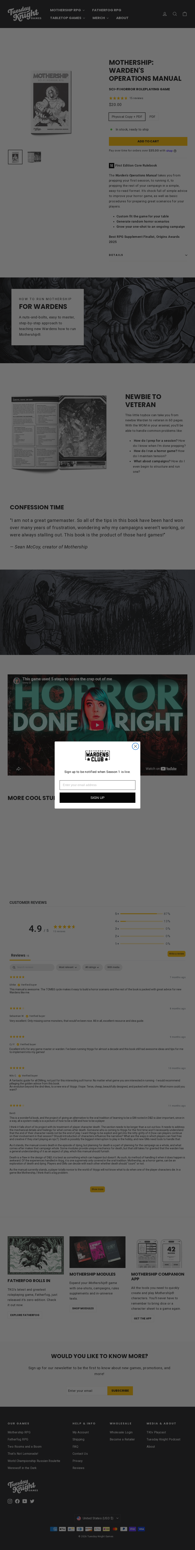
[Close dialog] (135, 746)
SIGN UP (97, 798)
